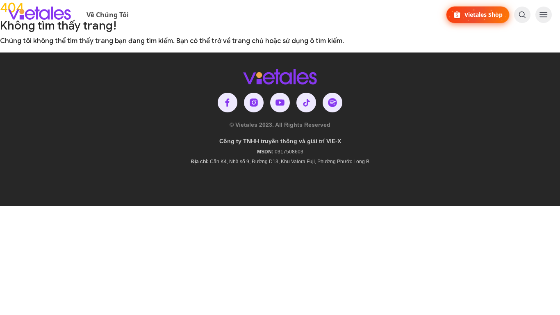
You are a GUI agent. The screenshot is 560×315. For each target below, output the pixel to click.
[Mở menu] (543, 15)
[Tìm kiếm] (522, 15)
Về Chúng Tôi (108, 14)
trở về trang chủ (238, 41)
